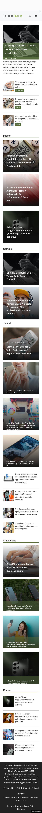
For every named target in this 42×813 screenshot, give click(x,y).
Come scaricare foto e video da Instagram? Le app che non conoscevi (26, 118)
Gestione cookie (36, 811)
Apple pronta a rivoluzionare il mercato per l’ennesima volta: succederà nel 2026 (26, 733)
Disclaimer (21, 809)
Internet (18, 107)
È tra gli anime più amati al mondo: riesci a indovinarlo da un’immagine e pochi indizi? (19, 194)
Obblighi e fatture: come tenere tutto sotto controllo (20, 49)
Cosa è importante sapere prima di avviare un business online (26, 84)
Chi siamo (10, 806)
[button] (30, 16)
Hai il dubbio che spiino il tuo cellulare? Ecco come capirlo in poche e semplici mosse (20, 464)
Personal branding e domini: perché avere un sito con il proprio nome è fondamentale (26, 101)
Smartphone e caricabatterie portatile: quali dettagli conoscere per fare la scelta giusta (19, 608)
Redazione (19, 806)
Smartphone (19, 90)
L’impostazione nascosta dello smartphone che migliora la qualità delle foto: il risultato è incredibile (20, 644)
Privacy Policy (29, 806)
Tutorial (18, 124)
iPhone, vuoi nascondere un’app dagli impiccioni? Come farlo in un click (24, 747)
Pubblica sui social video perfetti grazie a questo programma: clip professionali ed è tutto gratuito (19, 307)
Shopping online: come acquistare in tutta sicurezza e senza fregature (26, 526)
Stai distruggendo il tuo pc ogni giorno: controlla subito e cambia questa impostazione (26, 511)
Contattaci (35, 788)
